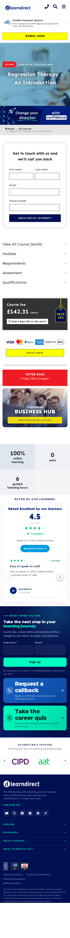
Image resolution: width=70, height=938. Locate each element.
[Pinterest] (38, 813)
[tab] (35, 244)
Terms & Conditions (12, 874)
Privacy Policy (43, 670)
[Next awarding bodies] (65, 761)
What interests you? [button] (18, 849)
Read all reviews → (35, 548)
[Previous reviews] (10, 577)
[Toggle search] (55, 7)
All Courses (25, 128)
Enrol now (35, 36)
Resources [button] (10, 832)
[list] (35, 762)
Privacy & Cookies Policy (38, 874)
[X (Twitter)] (14, 813)
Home (11, 128)
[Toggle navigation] (63, 7)
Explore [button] (8, 824)
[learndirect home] (21, 784)
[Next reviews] (60, 577)
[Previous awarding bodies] (4, 761)
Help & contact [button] (14, 841)
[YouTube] (6, 813)
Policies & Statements (14, 879)
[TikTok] (45, 813)
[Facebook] (22, 813)
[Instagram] (30, 813)
